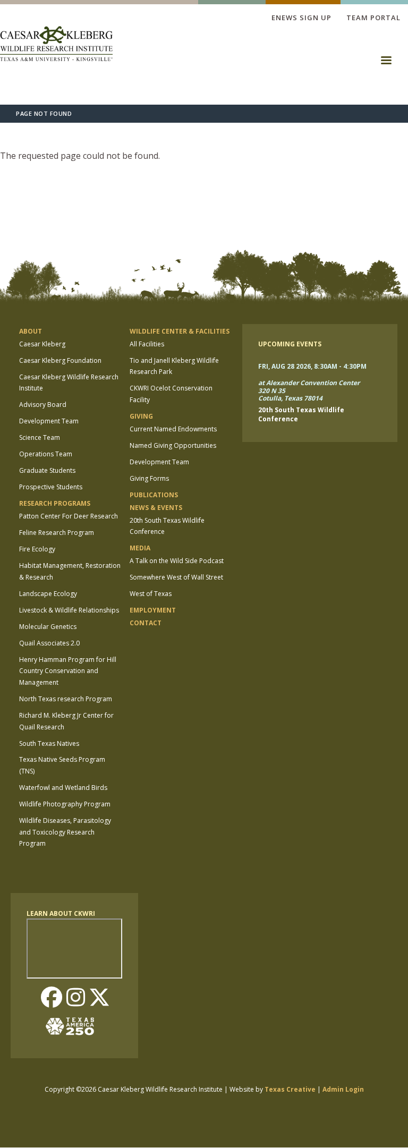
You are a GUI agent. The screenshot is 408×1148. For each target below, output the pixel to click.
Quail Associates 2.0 (49, 643)
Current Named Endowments (173, 428)
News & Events (156, 507)
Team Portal (373, 17)
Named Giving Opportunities (173, 445)
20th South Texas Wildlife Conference (167, 526)
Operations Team (45, 453)
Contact (146, 622)
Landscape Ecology (48, 593)
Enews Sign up (301, 17)
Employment (153, 610)
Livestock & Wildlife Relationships (69, 610)
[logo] (56, 44)
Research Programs (54, 503)
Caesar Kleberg (42, 343)
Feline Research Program (56, 532)
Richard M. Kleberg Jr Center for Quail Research (66, 721)
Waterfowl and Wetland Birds (63, 787)
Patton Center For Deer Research (68, 516)
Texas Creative (290, 1089)
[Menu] (385, 63)
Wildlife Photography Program (64, 804)
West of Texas (151, 593)
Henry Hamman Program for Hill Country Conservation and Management (67, 671)
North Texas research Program (65, 698)
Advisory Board (42, 404)
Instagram (75, 998)
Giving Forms (149, 478)
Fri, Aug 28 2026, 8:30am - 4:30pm (312, 366)
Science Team (39, 437)
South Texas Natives (49, 743)
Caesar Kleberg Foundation (60, 360)
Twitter (99, 998)
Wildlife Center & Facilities (180, 331)
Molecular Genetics (47, 626)
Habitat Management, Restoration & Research (70, 571)
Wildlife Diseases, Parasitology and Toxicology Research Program (65, 832)
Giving (141, 416)
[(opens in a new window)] (74, 1026)
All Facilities (147, 343)
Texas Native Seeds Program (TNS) (62, 765)
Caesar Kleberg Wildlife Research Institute (68, 382)
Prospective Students (50, 486)
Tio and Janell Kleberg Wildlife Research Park (174, 366)
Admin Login (343, 1089)
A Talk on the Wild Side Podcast (177, 560)
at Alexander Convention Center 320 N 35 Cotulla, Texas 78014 (309, 391)
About (30, 331)
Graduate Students (47, 470)
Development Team (49, 421)
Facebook (51, 998)
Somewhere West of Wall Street (176, 577)
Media (140, 547)
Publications (154, 494)
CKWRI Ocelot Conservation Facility (171, 394)
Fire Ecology (37, 549)
